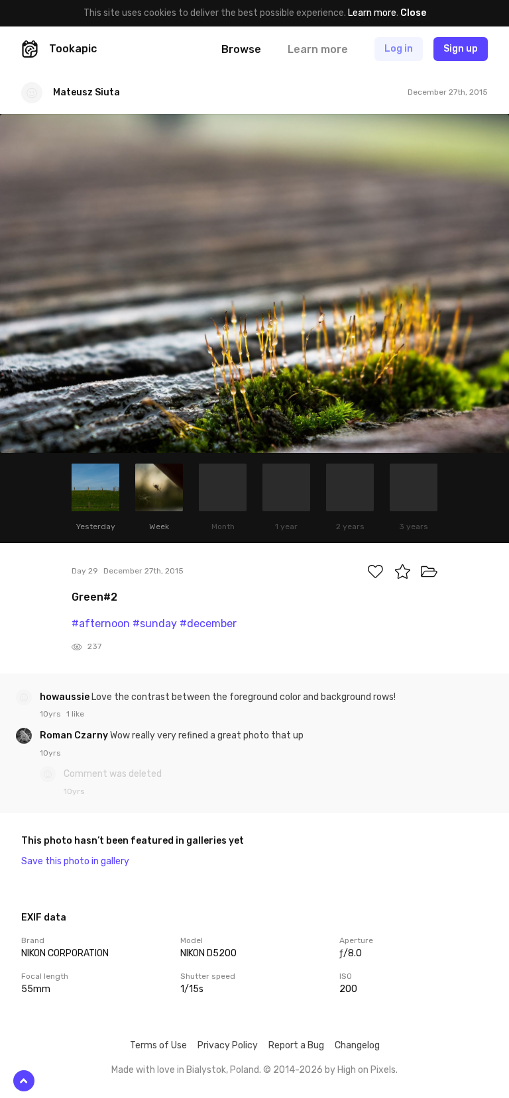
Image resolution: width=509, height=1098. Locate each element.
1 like (75, 714)
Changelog (357, 1045)
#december (208, 623)
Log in (398, 48)
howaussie (65, 697)
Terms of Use (158, 1045)
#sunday (155, 623)
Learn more (372, 13)
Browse (241, 49)
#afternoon (101, 623)
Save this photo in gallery (75, 861)
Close (413, 13)
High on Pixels (366, 1069)
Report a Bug (296, 1045)
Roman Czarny (75, 735)
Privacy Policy (228, 1045)
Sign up (460, 48)
